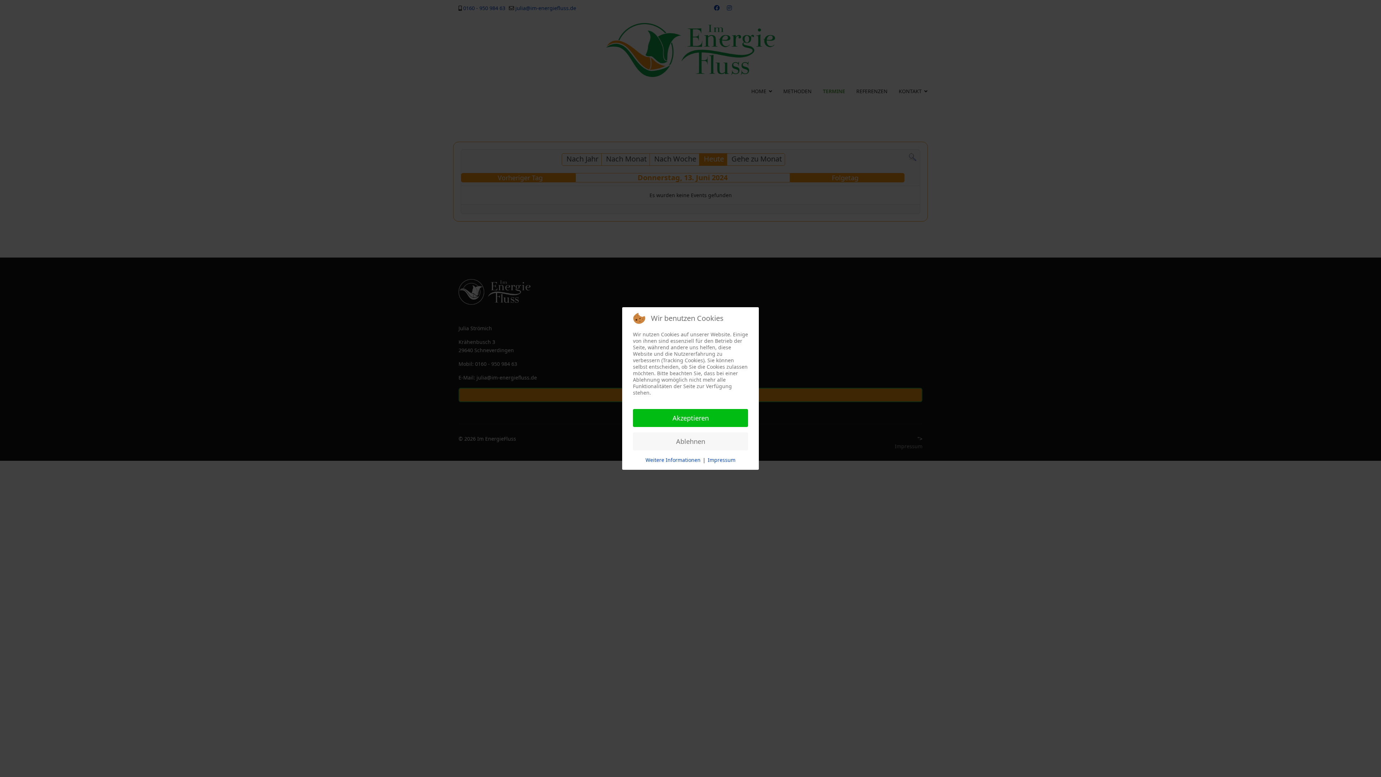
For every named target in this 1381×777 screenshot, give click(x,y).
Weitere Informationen (673, 459)
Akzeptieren (691, 418)
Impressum (721, 459)
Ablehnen (690, 441)
